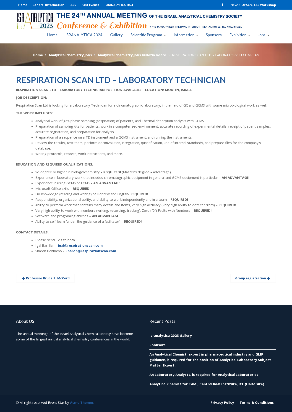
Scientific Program (146, 34)
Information (184, 34)
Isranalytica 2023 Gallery (170, 335)
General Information (48, 5)
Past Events (90, 5)
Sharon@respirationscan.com (90, 251)
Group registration (250, 278)
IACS (73, 5)
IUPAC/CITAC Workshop (258, 5)
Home (22, 5)
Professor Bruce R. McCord (48, 278)
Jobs (262, 34)
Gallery (116, 34)
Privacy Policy (222, 402)
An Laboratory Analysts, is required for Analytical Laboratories (203, 374)
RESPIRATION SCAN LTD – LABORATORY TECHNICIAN (121, 80)
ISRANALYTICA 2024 (118, 5)
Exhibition (237, 34)
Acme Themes (82, 402)
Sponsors (214, 34)
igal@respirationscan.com (80, 245)
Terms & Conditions (257, 402)
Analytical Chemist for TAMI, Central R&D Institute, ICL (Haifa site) (206, 383)
